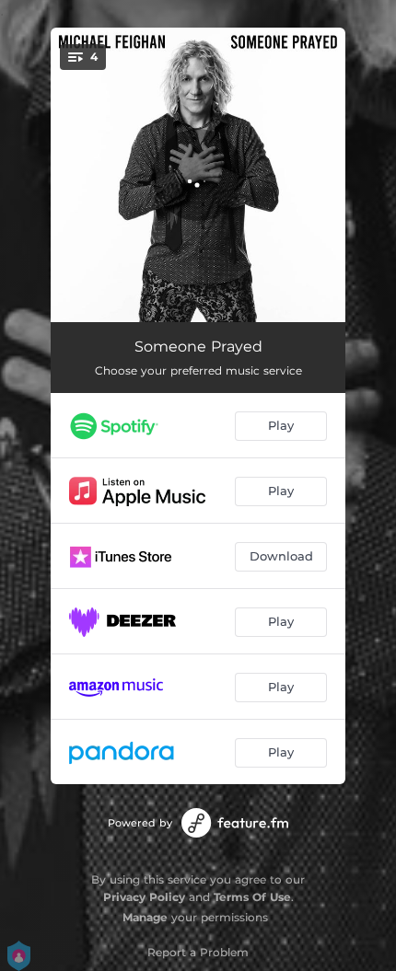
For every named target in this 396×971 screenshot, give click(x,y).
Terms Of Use (252, 897)
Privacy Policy (144, 897)
